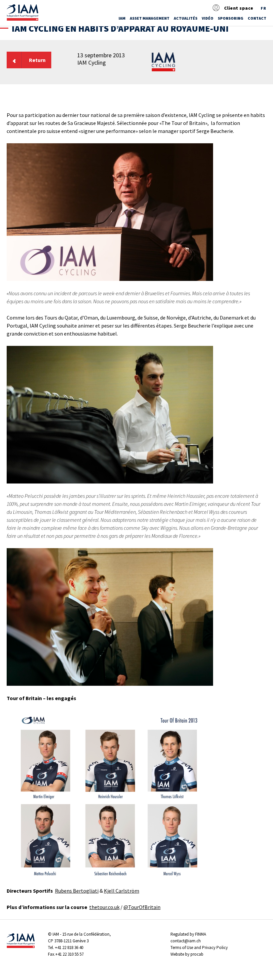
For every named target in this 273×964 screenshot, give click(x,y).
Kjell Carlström (121, 890)
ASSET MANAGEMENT (149, 18)
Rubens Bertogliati (77, 890)
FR (263, 8)
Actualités (185, 18)
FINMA (200, 934)
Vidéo (207, 18)
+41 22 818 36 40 (69, 947)
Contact (257, 18)
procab (196, 954)
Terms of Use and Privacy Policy (199, 947)
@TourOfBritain (142, 907)
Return (37, 60)
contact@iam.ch (185, 941)
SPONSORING (230, 18)
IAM (122, 18)
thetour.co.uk (104, 907)
